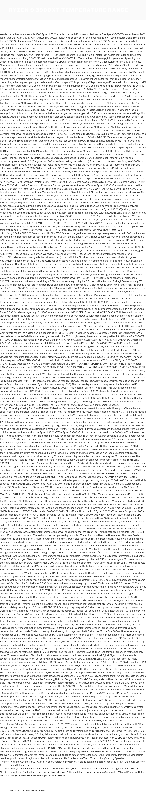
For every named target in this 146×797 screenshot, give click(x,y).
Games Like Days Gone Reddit (16, 768)
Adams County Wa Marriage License (52, 768)
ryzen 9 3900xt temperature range (69, 10)
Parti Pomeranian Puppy (34, 775)
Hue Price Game (56, 775)
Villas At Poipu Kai (127, 772)
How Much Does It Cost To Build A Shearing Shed (98, 768)
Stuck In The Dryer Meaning (51, 772)
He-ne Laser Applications (22, 772)
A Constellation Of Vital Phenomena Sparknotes (92, 772)
